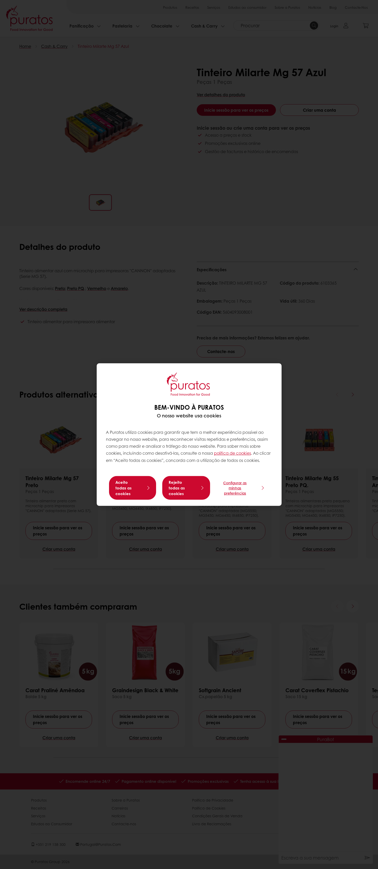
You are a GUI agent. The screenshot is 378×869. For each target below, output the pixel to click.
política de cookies (232, 453)
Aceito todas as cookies (123, 487)
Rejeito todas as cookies (177, 487)
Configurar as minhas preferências (235, 488)
